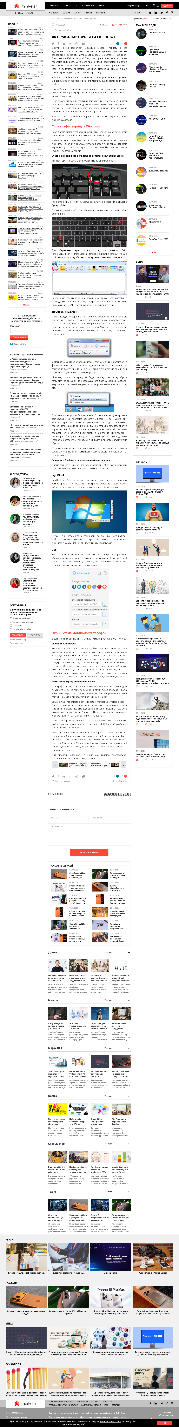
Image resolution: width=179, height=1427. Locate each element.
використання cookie (110, 1421)
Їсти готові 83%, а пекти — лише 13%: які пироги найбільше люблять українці (30, 76)
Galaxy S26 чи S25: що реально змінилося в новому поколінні (77, 927)
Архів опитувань (16, 643)
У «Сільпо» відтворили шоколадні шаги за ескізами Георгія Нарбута (29, 275)
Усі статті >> (109, 952)
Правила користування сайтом (63, 1405)
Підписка (167, 6)
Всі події (152, 253)
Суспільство (88, 6)
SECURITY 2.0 (155, 222)
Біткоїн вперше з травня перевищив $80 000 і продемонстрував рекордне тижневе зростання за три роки (25, 410)
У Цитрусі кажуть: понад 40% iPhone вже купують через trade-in (117, 914)
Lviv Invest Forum (157, 32)
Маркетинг (53, 6)
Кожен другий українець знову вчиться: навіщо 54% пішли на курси (30, 242)
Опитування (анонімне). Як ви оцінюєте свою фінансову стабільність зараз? (26, 612)
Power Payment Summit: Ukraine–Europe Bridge (157, 138)
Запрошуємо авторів (91, 1405)
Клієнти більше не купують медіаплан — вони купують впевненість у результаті (149, 565)
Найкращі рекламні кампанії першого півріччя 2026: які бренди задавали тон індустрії (152, 442)
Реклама (95, 1402)
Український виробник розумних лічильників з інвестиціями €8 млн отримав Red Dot (31, 286)
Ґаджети (11, 1282)
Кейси (9, 1323)
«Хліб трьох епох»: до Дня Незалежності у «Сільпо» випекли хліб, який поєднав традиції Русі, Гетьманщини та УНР (30, 131)
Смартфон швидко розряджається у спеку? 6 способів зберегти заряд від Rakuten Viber (77, 902)
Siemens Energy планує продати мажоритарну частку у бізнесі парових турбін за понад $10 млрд (26, 380)
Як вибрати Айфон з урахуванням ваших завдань (77, 875)
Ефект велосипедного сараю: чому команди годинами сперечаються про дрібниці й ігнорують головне (110, 1394)
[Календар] (154, 5)
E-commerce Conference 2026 (157, 206)
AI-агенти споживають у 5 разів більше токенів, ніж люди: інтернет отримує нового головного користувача (30, 54)
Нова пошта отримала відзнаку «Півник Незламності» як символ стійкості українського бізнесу (30, 43)
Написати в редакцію (63, 781)
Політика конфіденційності (61, 1402)
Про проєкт (82, 1402)
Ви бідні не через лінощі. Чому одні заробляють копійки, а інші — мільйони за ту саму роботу (152, 718)
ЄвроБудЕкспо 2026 (158, 239)
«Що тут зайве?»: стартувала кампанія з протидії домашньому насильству (29, 198)
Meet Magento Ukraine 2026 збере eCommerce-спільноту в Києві (158, 70)
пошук (147, 5)
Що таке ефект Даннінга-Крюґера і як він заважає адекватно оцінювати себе (68, 1394)
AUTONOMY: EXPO (157, 119)
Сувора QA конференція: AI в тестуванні (157, 52)
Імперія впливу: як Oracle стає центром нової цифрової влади (151, 755)
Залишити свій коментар (117, 794)
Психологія (13, 1364)
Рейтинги (100, 13)
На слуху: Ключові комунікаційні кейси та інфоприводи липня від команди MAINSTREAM (151, 329)
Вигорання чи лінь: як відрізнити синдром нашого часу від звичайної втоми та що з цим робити (26, 1394)
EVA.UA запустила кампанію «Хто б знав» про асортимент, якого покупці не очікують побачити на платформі (152, 406)
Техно (75, 6)
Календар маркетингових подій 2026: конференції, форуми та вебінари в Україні (31, 164)
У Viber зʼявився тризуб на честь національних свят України (31, 120)
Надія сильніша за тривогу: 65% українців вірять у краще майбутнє (30, 175)
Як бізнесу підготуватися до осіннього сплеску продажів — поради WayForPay (30, 209)
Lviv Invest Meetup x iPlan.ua (158, 85)
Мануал (105, 25)
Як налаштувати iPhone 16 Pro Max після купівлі (118, 875)
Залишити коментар (89, 852)
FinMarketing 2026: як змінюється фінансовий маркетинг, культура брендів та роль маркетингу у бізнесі (30, 153)
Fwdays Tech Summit (158, 188)
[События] (158, 6)
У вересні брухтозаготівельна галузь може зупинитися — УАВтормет (24, 438)
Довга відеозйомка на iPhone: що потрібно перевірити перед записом (153, 1312)
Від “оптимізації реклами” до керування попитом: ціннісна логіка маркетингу (150, 603)
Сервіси (66, 13)
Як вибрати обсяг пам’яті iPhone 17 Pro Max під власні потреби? (118, 901)
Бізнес (65, 6)
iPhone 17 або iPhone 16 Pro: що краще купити (77, 939)
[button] (129, 952)
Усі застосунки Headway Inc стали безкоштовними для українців (29, 142)
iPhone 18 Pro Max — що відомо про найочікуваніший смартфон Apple (77, 889)
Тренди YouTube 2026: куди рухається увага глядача (149, 528)
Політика (116, 1405)
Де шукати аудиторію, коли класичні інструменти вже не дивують (110, 1353)
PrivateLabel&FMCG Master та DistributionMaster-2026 (158, 104)
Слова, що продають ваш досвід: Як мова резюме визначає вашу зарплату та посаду (26, 395)
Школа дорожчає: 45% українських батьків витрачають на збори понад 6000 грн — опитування (30, 187)
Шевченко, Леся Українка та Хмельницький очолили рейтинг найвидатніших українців (31, 98)
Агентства (53, 13)
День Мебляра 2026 (158, 171)
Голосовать (17, 635)
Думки (101, 6)
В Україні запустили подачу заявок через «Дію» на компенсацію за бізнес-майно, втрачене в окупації (25, 363)
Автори (77, 13)
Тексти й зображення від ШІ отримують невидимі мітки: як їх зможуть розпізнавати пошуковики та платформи (31, 253)
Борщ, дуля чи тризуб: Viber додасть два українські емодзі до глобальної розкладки (30, 109)
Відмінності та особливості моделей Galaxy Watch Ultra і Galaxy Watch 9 (118, 941)
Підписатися (19, 337)
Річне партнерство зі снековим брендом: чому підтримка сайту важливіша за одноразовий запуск (68, 1353)
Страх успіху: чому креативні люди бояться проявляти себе (152, 1394)
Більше (26, 305)
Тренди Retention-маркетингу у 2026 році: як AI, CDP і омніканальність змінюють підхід (152, 681)
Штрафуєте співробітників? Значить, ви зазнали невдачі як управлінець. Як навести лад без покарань (151, 642)
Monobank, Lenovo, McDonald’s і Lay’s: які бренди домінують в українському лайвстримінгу (30, 264)
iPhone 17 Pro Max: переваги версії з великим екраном (77, 913)
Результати (35, 635)
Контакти (107, 1402)
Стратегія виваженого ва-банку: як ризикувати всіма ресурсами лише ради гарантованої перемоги (25, 453)
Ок (164, 1423)
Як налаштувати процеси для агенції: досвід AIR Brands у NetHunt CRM (150, 492)
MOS (106, 1405)
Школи (89, 13)
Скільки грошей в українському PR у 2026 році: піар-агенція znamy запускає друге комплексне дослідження (30, 220)
